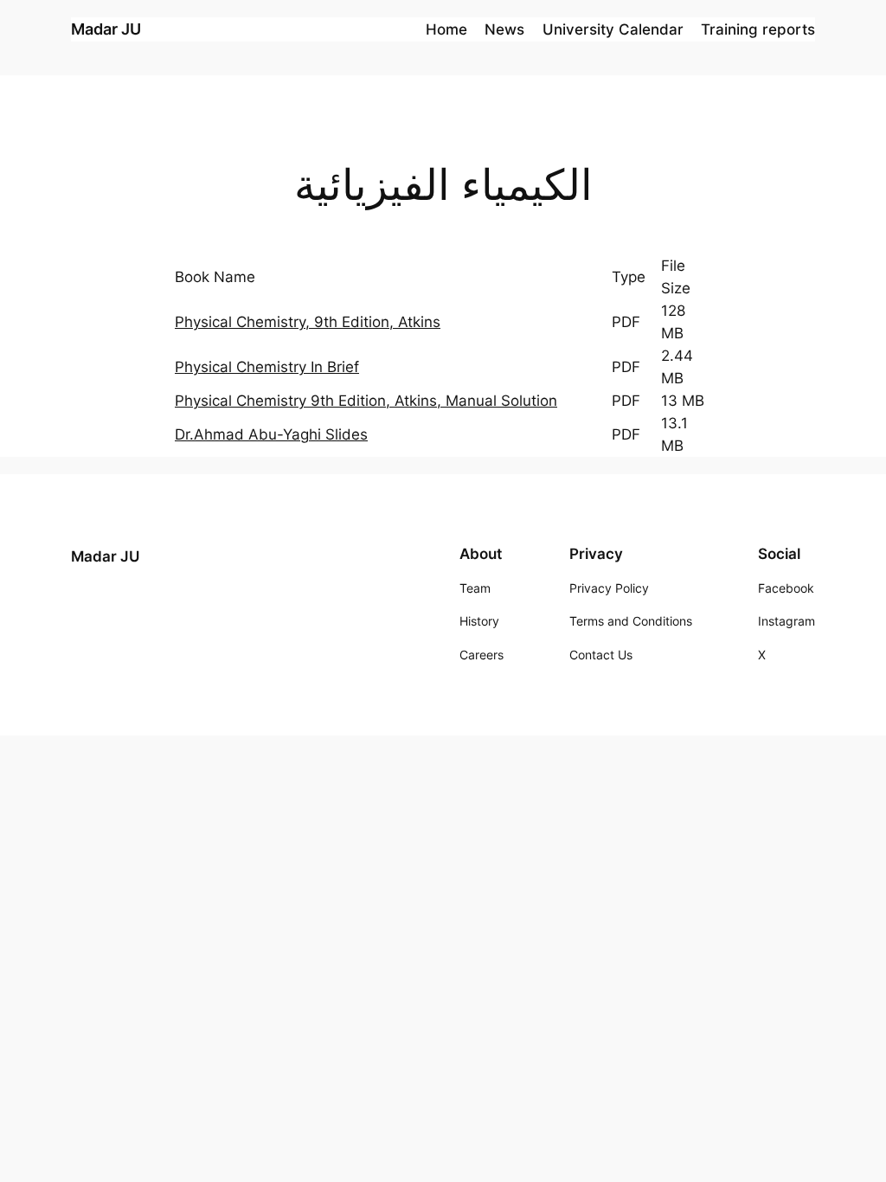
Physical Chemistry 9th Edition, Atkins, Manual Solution (366, 400)
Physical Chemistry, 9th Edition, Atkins (307, 322)
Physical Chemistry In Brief (267, 367)
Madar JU (106, 29)
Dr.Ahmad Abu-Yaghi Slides (271, 434)
